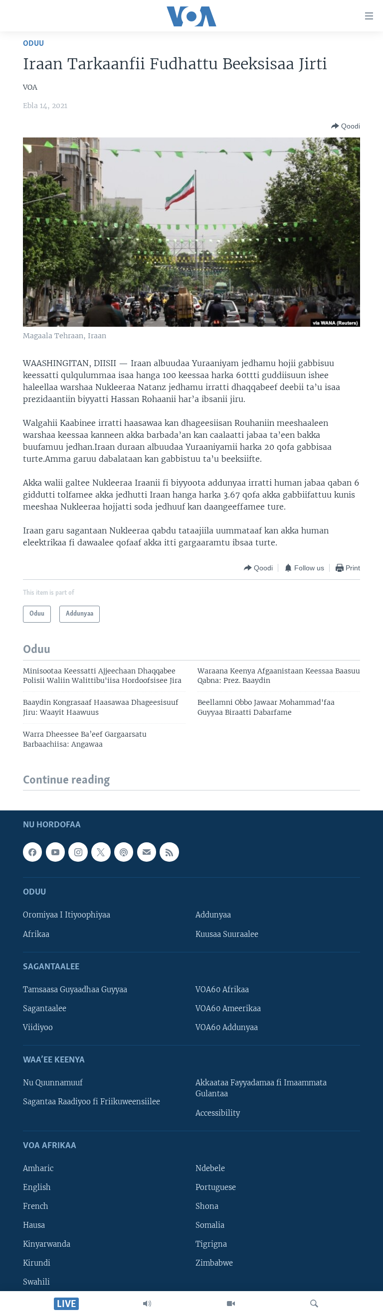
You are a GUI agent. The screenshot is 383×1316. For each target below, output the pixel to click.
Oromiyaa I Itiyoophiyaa (66, 915)
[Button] (345, 126)
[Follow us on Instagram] (77, 852)
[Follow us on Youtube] (55, 852)
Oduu (33, 43)
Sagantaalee (44, 1008)
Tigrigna (211, 1244)
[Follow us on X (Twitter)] (100, 852)
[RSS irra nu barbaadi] (169, 852)
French (35, 1206)
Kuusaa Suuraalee (226, 934)
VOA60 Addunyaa (226, 1027)
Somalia (209, 1225)
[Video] (231, 1303)
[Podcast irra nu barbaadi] (123, 852)
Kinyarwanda (46, 1244)
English (37, 1187)
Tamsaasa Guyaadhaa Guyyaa (75, 989)
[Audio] (147, 1303)
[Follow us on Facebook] (32, 852)
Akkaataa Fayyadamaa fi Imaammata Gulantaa (261, 1089)
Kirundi (36, 1263)
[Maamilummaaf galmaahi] (146, 852)
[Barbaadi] (314, 1303)
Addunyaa (213, 915)
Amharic (38, 1168)
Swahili (36, 1282)
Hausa (34, 1225)
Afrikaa (36, 934)
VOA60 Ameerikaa (228, 1008)
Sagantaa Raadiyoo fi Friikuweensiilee (91, 1102)
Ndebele (210, 1168)
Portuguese (215, 1187)
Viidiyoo (38, 1027)
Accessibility (217, 1113)
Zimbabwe (214, 1263)
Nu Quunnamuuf (53, 1083)
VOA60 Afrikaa (222, 989)
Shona (206, 1206)
